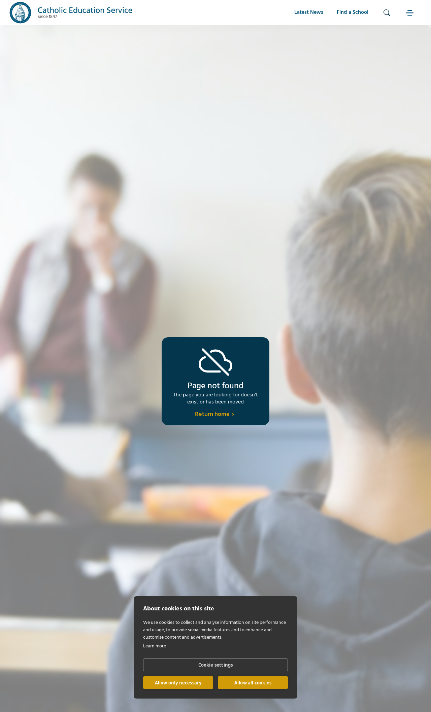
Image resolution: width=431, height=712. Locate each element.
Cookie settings (215, 665)
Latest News (308, 12)
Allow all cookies (252, 683)
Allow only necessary (178, 683)
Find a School (352, 12)
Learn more (154, 646)
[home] (71, 12)
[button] (410, 12)
